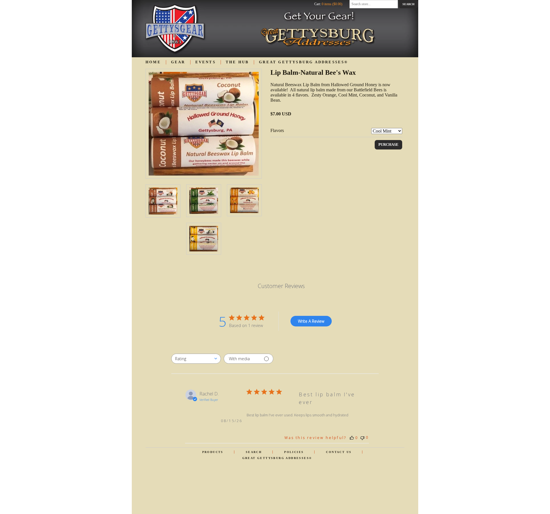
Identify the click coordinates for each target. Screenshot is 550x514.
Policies (294, 452)
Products (212, 452)
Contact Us (338, 452)
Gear (178, 62)
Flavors (277, 130)
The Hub (237, 62)
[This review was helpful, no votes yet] (352, 437)
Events (205, 62)
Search (254, 452)
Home (153, 62)
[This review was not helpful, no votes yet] (362, 437)
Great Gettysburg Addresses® (303, 62)
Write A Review (311, 321)
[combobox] (196, 359)
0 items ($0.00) (332, 4)
